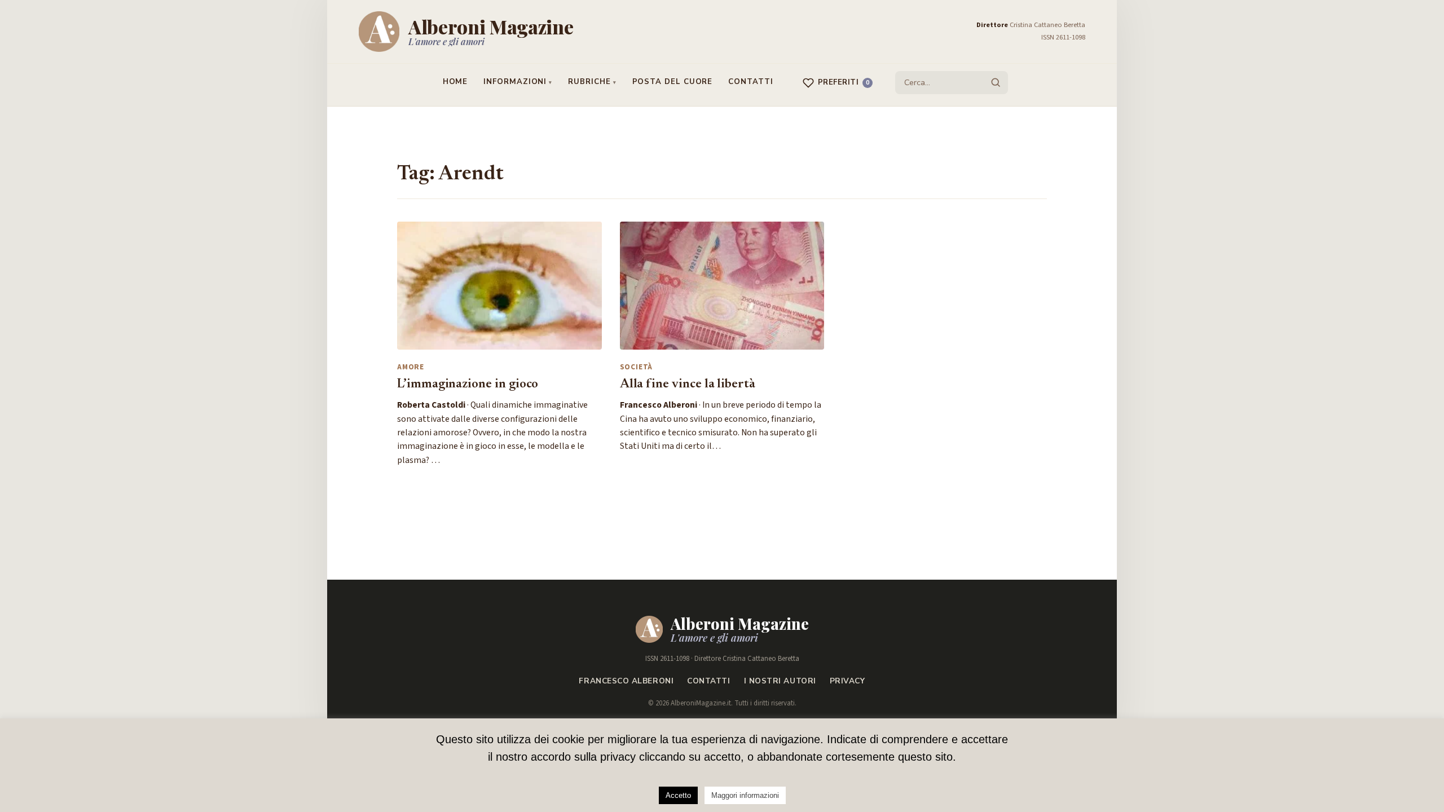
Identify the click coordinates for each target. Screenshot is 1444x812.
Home (455, 82)
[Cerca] (996, 82)
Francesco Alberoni (626, 681)
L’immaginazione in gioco (467, 384)
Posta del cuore (672, 82)
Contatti (750, 82)
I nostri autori (780, 681)
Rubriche (589, 82)
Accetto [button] (678, 795)
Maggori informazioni (745, 795)
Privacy (847, 681)
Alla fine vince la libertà (687, 384)
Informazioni (515, 82)
